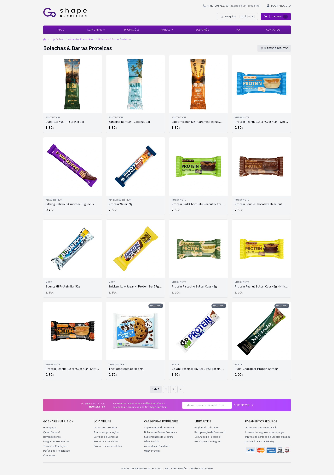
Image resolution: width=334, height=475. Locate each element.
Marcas (165, 30)
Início (60, 30)
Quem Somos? (51, 432)
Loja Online (94, 30)
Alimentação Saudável (157, 446)
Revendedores (52, 437)
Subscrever (242, 405)
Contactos (273, 30)
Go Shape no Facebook (207, 437)
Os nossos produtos (106, 428)
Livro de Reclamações (175, 468)
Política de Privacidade (56, 451)
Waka (157, 468)
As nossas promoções (106, 432)
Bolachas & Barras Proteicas (114, 39)
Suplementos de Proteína (159, 428)
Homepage (49, 428)
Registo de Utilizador (206, 428)
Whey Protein (152, 451)
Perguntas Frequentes (56, 441)
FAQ (237, 30)
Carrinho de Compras (106, 437)
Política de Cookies (202, 468)
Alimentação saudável (80, 39)
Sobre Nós (202, 30)
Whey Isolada (151, 441)
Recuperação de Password (209, 432)
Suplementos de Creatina (159, 437)
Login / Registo (281, 6)
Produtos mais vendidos (108, 446)
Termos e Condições (55, 446)
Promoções (131, 30)
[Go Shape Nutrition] (65, 12)
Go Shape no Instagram (207, 441)
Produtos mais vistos (106, 441)
